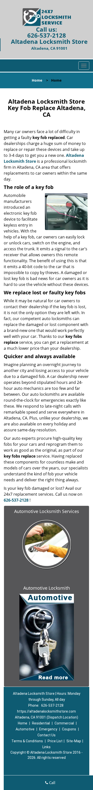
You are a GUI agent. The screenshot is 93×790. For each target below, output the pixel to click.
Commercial (64, 723)
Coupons (69, 729)
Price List (55, 741)
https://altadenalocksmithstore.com (46, 711)
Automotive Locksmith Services (46, 511)
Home (37, 80)
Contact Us (46, 735)
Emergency (48, 729)
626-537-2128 (46, 35)
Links (46, 747)
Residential (41, 723)
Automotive (25, 729)
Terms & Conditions (27, 741)
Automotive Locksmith (46, 588)
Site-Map (73, 741)
